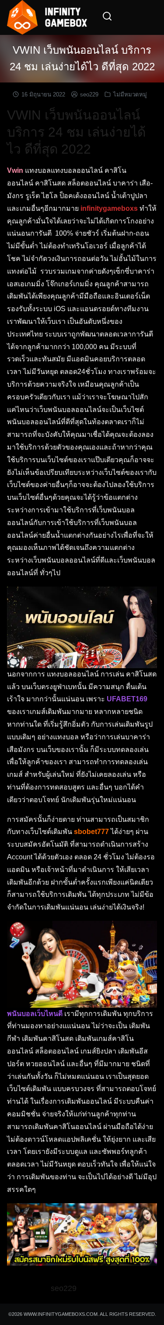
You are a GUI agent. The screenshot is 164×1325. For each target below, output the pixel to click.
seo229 (89, 94)
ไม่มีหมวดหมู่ (130, 94)
